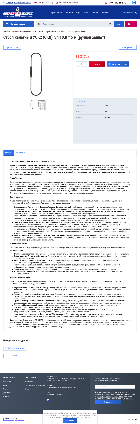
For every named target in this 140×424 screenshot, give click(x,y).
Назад (14, 356)
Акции (78, 13)
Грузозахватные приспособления (24, 32)
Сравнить (83, 102)
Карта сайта (28, 381)
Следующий (128, 47)
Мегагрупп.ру (132, 419)
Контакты (105, 13)
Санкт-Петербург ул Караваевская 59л (18, 3)
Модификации (20, 153)
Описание (8, 153)
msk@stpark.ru (73, 3)
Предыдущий (12, 47)
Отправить (108, 402)
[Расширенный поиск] (110, 24)
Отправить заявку (56, 13)
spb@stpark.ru (63, 3)
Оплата (86, 13)
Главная (7, 32)
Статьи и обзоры (30, 378)
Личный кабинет (128, 13)
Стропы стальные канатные (55, 32)
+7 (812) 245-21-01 (78, 379)
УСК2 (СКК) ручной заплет (77, 32)
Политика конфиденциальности (35, 385)
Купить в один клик (118, 64)
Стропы (40, 32)
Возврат (27, 389)
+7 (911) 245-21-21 (118, 2)
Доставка (95, 13)
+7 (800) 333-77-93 (66, 379)
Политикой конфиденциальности (110, 397)
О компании (69, 13)
